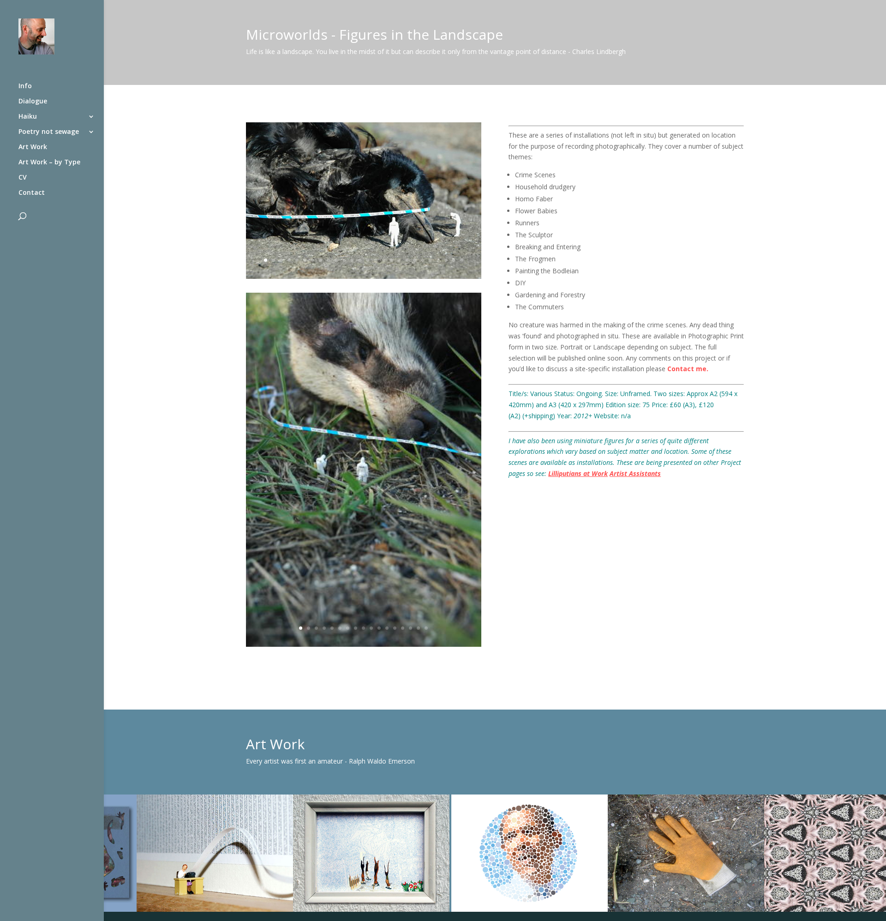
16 (383, 260)
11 (344, 260)
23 (438, 260)
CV (22, 177)
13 (359, 260)
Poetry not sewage (48, 132)
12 (351, 260)
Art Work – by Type (49, 162)
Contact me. (687, 368)
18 (399, 260)
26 (461, 260)
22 (430, 260)
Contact (31, 193)
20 (414, 260)
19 (406, 260)
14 (367, 260)
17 (391, 260)
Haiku (27, 116)
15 (375, 260)
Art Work (32, 147)
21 (422, 260)
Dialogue (32, 101)
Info (25, 86)
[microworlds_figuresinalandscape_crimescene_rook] (363, 278)
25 (453, 260)
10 (336, 260)
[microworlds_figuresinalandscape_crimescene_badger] (363, 646)
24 (446, 260)
